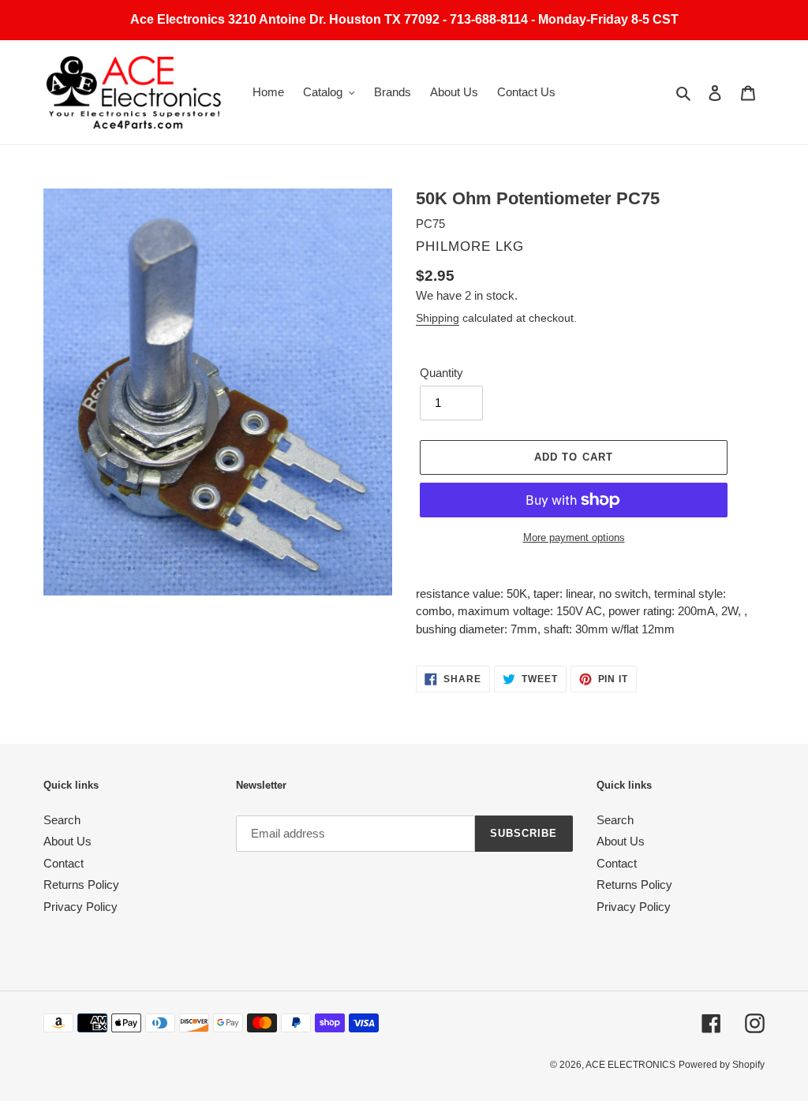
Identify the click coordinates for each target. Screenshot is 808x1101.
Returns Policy (81, 884)
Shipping (437, 318)
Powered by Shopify (722, 1064)
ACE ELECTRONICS (630, 1064)
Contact (63, 863)
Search (61, 820)
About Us (67, 841)
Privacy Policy (80, 906)
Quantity (441, 372)
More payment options (574, 537)
